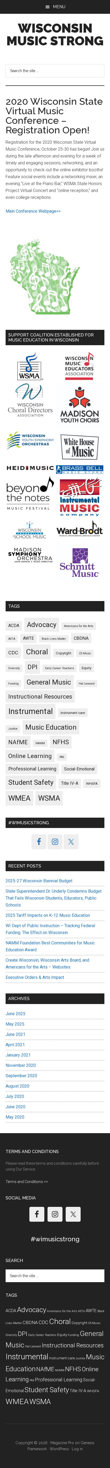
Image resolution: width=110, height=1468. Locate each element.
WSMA (49, 798)
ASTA (11, 639)
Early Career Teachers (59, 668)
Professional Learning (32, 769)
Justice (13, 728)
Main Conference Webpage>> (33, 211)
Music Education (51, 727)
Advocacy (41, 625)
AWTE (28, 638)
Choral (37, 651)
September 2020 (21, 1075)
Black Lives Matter (54, 639)
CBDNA (81, 638)
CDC (13, 653)
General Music (48, 682)
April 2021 (15, 1044)
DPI (32, 667)
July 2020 (15, 1096)
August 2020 (17, 1086)
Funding (13, 683)
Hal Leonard (87, 683)
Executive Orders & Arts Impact (35, 977)
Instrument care (73, 713)
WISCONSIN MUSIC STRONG (55, 34)
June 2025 (15, 1013)
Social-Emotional (79, 769)
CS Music (85, 653)
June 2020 (15, 1106)
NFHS (61, 742)
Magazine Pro (62, 1443)
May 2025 (15, 1024)
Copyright (63, 653)
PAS (62, 757)
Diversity (14, 668)
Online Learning (30, 756)
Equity (86, 668)
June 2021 (15, 1034)
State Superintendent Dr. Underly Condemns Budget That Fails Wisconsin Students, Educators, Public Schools (53, 898)
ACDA (13, 625)
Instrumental (30, 711)
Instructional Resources (40, 696)
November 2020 (21, 1065)
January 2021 (18, 1055)
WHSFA (92, 783)
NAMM (40, 743)
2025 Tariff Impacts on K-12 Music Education (48, 915)
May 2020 (15, 1117)
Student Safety (30, 782)
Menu (59, 6)
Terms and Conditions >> (27, 1182)
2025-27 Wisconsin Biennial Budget (39, 880)
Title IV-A (69, 783)
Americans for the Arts (78, 626)
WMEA (19, 798)
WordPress (59, 1449)
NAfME (18, 742)
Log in (77, 1449)
